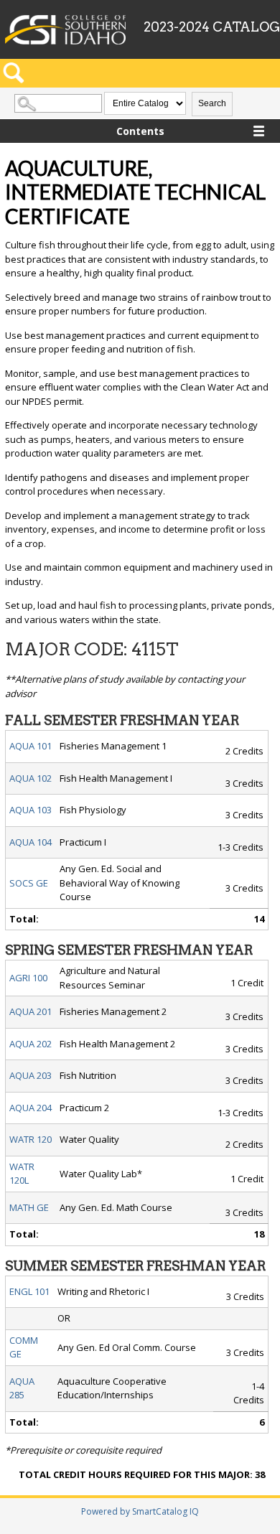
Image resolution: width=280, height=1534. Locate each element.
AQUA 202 (30, 1043)
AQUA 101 (30, 745)
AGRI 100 (28, 977)
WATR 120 (30, 1139)
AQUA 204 (30, 1107)
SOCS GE (28, 882)
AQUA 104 (30, 842)
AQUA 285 (21, 1388)
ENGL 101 (29, 1291)
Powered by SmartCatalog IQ (140, 1511)
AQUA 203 (30, 1075)
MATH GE (29, 1207)
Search (212, 103)
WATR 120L (21, 1173)
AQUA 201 (30, 1011)
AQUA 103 (30, 809)
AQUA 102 (30, 778)
